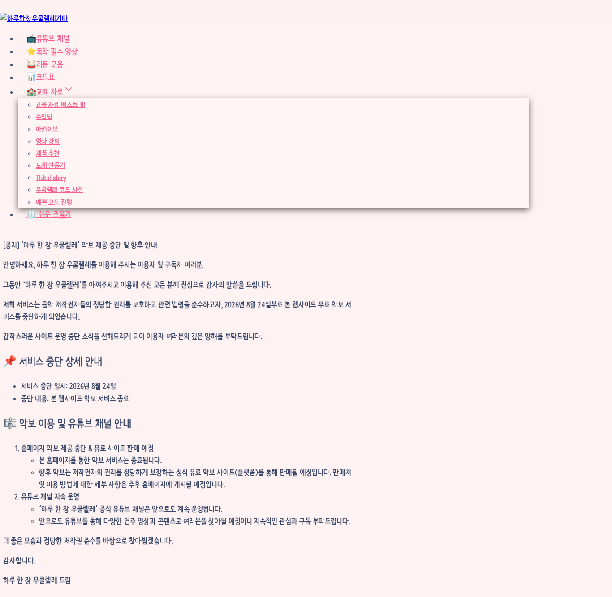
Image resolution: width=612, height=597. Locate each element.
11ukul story (51, 177)
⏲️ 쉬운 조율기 (48, 214)
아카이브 (47, 129)
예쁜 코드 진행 (54, 202)
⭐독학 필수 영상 (52, 51)
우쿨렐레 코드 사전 (59, 189)
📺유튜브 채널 (47, 38)
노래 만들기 (50, 165)
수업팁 (44, 116)
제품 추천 (47, 153)
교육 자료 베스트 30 (60, 104)
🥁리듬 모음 (44, 64)
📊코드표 (40, 77)
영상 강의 (48, 141)
